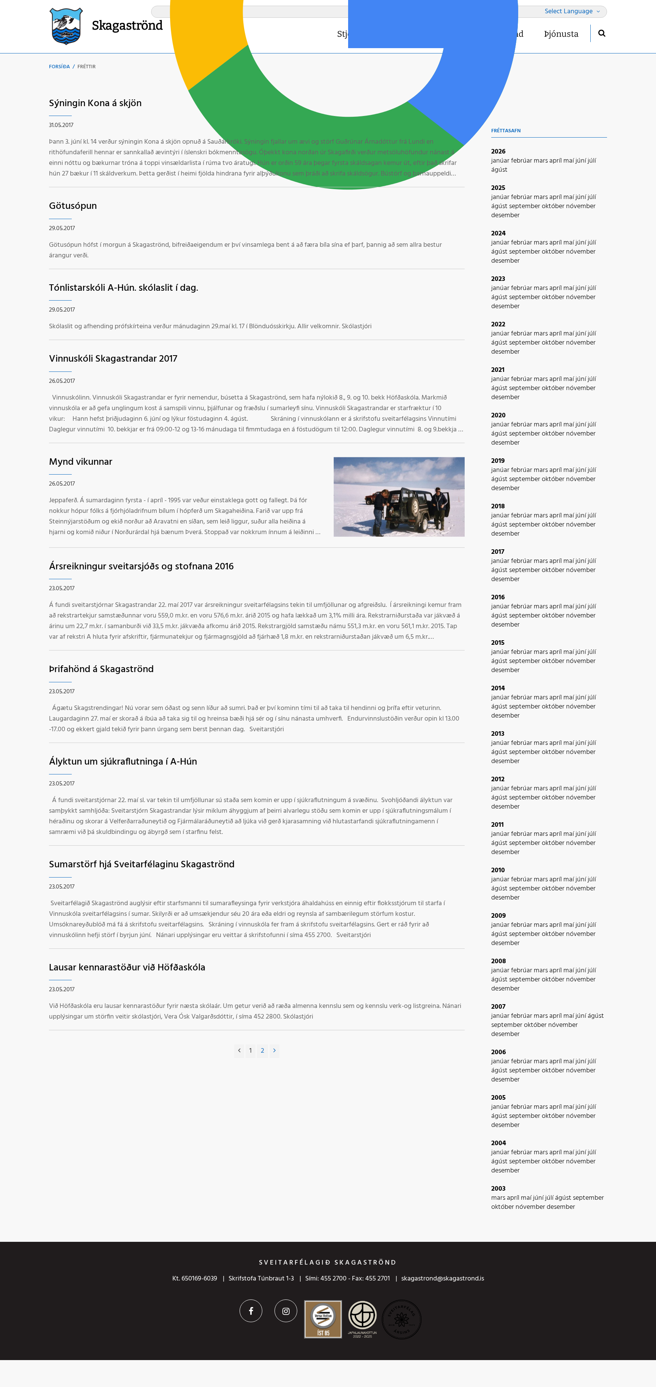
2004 (498, 1143)
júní (582, 160)
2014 (498, 688)
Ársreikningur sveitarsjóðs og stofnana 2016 (141, 567)
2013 (498, 734)
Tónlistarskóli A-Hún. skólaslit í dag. (123, 288)
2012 (498, 779)
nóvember (581, 206)
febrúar (522, 160)
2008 (498, 961)
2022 (498, 324)
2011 (497, 825)
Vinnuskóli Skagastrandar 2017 (113, 359)
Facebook (251, 1310)
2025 (498, 188)
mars (541, 160)
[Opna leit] (601, 33)
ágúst (499, 170)
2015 (498, 643)
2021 (498, 370)
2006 (498, 1052)
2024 (498, 233)
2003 (498, 1188)
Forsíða (59, 67)
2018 (498, 506)
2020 (498, 415)
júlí (592, 160)
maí (569, 160)
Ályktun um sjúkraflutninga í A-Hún (123, 762)
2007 (498, 1006)
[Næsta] (274, 1051)
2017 (498, 552)
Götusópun (73, 206)
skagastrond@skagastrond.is (442, 1278)
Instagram (285, 1310)
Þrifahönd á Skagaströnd (101, 669)
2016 (498, 597)
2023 (498, 279)
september (525, 206)
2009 (498, 916)
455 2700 (333, 1278)
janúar (501, 160)
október (554, 206)
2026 (498, 151)
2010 (498, 870)
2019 (498, 461)
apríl (556, 160)
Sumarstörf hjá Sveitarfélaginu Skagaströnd (142, 865)
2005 (498, 1097)
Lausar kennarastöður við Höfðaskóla (127, 968)
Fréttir (86, 67)
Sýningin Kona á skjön (95, 103)
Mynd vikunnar (80, 462)
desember (505, 215)
